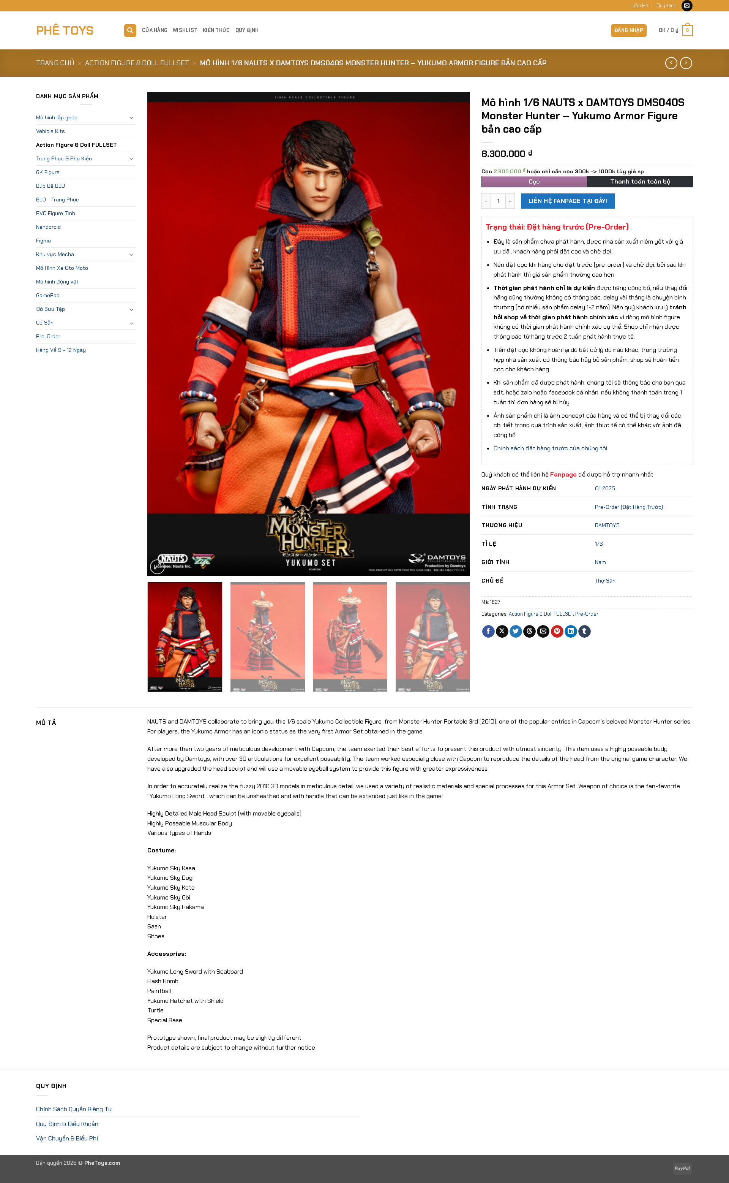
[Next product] (671, 63)
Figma (43, 240)
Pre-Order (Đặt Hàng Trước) (629, 507)
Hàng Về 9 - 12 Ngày (61, 350)
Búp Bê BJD (50, 185)
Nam (600, 562)
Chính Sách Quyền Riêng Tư (74, 1109)
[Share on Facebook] (488, 631)
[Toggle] (131, 117)
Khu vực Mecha (55, 254)
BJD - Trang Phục (57, 199)
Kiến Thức (216, 30)
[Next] (454, 333)
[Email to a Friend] (543, 631)
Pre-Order (48, 336)
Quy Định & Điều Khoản (67, 1124)
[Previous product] (686, 63)
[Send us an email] (687, 5)
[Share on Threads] (529, 631)
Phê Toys (65, 30)
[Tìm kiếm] (130, 30)
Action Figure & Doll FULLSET (137, 63)
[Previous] (163, 333)
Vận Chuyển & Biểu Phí (67, 1138)
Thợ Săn (605, 580)
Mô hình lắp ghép (56, 117)
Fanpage (563, 474)
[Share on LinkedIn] (571, 631)
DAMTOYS (607, 525)
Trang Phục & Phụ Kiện (64, 158)
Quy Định (666, 5)
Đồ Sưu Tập (50, 309)
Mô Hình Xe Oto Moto (62, 267)
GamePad (48, 295)
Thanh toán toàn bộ (640, 181)
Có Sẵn (45, 322)
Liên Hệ (639, 5)
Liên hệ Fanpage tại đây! (568, 201)
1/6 (599, 543)
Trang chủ (55, 63)
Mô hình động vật (57, 281)
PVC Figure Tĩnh (55, 213)
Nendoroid (48, 226)
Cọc (562, 171)
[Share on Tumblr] (584, 631)
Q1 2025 (605, 488)
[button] (629, 30)
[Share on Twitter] (516, 631)
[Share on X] (502, 631)
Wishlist (185, 30)
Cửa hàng (154, 30)
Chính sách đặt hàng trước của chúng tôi (550, 448)
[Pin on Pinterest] (557, 631)
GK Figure (48, 172)
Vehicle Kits (50, 131)
